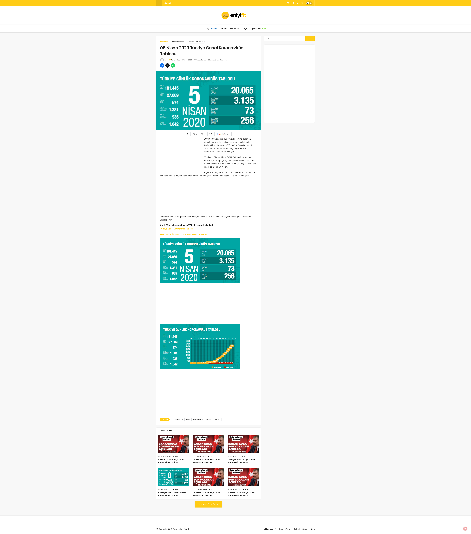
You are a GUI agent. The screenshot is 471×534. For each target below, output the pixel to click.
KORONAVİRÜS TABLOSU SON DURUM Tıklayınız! (183, 234)
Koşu (211, 28)
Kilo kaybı (234, 28)
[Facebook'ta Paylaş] (162, 65)
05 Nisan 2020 (178, 419)
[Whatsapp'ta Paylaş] (173, 65)
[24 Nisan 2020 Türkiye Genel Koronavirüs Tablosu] (208, 477)
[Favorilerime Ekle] (188, 134)
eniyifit (168, 60)
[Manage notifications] (465, 529)
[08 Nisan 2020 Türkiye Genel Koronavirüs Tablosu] (208, 444)
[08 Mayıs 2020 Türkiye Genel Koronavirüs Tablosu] (173, 477)
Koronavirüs (198, 419)
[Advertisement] (180, 154)
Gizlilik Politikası (300, 529)
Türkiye (217, 419)
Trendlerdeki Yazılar (283, 529)
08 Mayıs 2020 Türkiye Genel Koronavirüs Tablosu (172, 494)
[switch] (309, 3)
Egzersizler (257, 28)
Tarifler (223, 28)
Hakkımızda (268, 529)
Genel (188, 419)
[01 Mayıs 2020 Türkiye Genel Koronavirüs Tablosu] (243, 444)
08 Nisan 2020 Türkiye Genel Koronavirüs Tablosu (206, 461)
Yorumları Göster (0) (207, 504)
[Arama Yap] (288, 3)
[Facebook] (293, 3)
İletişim (311, 529)
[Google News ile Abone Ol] (223, 134)
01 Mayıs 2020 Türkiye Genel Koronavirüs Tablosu (241, 461)
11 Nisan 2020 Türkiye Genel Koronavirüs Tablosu (171, 461)
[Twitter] (297, 3)
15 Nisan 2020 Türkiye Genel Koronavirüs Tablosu (241, 494)
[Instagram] (302, 3)
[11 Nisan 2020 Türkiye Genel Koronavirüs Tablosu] (173, 444)
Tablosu (209, 419)
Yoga (245, 28)
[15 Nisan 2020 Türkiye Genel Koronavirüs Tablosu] (243, 477)
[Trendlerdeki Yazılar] (159, 3)
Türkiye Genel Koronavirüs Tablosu (176, 229)
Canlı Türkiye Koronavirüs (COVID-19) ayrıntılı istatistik (186, 225)
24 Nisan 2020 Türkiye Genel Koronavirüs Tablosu (206, 494)
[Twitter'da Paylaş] (167, 65)
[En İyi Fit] (236, 15)
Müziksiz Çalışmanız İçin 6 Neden (176, 3)
